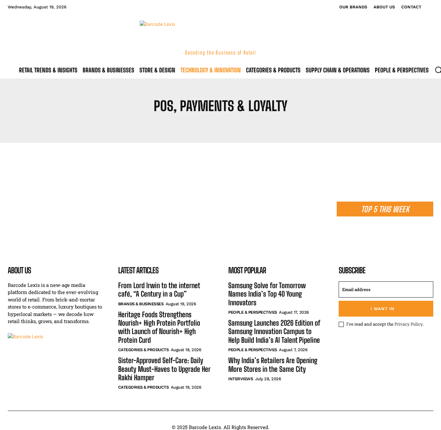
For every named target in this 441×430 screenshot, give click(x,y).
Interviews (240, 378)
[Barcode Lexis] (55, 361)
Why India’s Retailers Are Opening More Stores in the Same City (272, 364)
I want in (383, 308)
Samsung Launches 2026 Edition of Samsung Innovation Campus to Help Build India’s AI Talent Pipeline (274, 331)
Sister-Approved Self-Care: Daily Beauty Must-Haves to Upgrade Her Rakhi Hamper (164, 369)
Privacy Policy (409, 324)
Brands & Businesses (141, 303)
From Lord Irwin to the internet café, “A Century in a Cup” (159, 289)
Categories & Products (143, 349)
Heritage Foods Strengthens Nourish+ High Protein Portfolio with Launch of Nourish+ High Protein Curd (159, 327)
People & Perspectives (252, 312)
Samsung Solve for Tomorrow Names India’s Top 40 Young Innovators (267, 294)
